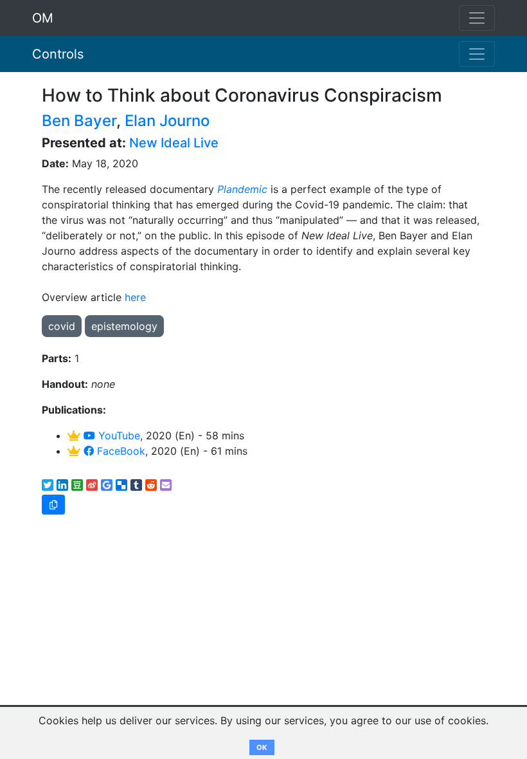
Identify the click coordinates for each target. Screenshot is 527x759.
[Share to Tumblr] (136, 485)
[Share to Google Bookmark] (106, 485)
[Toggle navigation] (477, 54)
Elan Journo (167, 120)
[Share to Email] (166, 485)
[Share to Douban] (77, 485)
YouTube (117, 435)
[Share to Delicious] (121, 485)
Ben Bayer (79, 120)
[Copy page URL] (53, 505)
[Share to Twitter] (47, 485)
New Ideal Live (174, 143)
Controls (58, 54)
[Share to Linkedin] (62, 485)
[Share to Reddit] (151, 485)
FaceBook (119, 450)
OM (42, 18)
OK (261, 747)
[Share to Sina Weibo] (92, 485)
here (135, 297)
